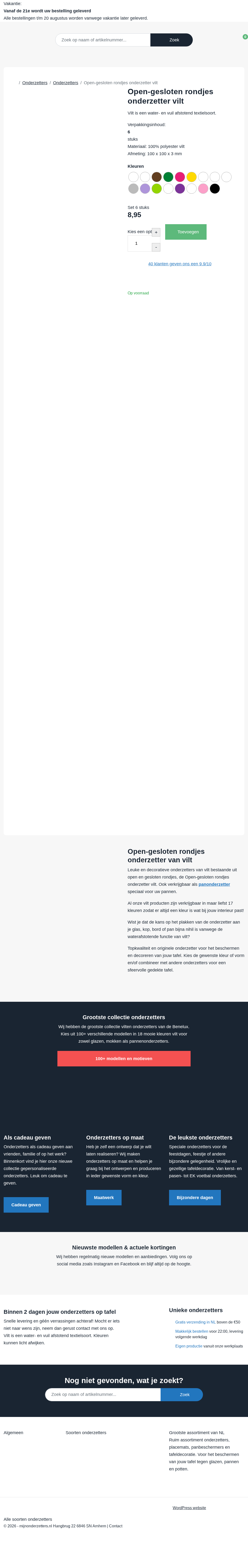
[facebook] (113, 1278)
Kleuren (136, 166)
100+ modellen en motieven (123, 1058)
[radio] (133, 177)
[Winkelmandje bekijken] (241, 38)
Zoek (173, 40)
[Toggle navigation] (225, 39)
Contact (115, 1526)
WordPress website (189, 1508)
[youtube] (122, 1278)
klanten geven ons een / (179, 263)
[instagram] (131, 1278)
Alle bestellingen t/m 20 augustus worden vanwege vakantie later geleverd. (76, 11)
